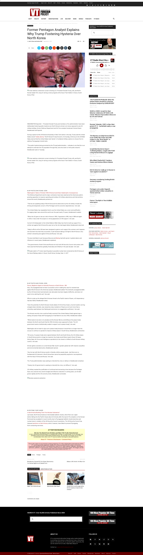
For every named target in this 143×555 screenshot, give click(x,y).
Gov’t (30, 19)
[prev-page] (28, 493)
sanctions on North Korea (40, 423)
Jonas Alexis (97, 228)
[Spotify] (103, 5)
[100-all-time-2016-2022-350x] (102, 523)
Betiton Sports (56, 553)
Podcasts (88, 19)
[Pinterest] (42, 48)
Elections (29, 484)
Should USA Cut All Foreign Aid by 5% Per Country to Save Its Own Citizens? (75, 488)
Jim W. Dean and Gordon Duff (35, 41)
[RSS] (101, 5)
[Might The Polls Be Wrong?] (36, 478)
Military (68, 19)
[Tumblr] (65, 48)
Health (36, 19)
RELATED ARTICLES (33, 469)
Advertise (86, 2)
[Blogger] (87, 5)
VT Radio (96, 19)
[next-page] (31, 493)
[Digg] (69, 48)
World (81, 19)
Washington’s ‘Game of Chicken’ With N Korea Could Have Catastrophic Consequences (52, 193)
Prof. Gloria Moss (93, 233)
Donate (63, 2)
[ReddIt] (54, 48)
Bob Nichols (99, 234)
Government (34, 23)
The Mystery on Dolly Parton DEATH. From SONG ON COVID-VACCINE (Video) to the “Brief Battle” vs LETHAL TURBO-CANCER (102, 138)
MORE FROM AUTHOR (46, 469)
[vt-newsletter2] (101, 248)
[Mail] (92, 5)
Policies (58, 2)
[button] (114, 19)
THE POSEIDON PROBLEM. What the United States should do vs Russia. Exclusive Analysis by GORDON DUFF (102, 101)
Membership (69, 2)
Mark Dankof (102, 233)
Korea (33, 454)
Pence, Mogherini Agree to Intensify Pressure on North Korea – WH (47, 285)
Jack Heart (111, 231)
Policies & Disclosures (54, 439)
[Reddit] (95, 5)
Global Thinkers (94, 253)
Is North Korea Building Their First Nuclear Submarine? (43, 412)
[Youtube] (114, 5)
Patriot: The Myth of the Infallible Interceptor (101, 201)
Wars (74, 19)
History (43, 19)
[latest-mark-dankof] (101, 218)
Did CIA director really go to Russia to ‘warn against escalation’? (102, 171)
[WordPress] (111, 5)
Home (28, 23)
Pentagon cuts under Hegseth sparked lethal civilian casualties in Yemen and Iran (101, 191)
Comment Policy (66, 439)
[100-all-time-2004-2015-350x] (102, 515)
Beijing (58, 238)
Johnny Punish (105, 238)
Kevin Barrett (106, 228)
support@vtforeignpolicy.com (65, 547)
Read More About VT (72, 543)
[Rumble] (98, 5)
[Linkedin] (50, 48)
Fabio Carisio (104, 231)
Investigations (53, 19)
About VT (50, 2)
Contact (91, 2)
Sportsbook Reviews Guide (46, 553)
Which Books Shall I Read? (53, 486)
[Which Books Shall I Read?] (56, 478)
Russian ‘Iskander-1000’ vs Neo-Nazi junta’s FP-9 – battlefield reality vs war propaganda (102, 126)
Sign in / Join (44, 2)
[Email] (58, 48)
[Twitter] (106, 5)
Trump (43, 454)
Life (61, 19)
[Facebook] (90, 5)
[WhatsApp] (46, 48)
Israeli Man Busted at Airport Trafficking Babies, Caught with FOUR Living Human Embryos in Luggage (102, 150)
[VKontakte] (109, 5)
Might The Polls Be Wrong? (34, 486)
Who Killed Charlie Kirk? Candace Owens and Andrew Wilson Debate (101, 161)
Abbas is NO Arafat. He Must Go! (76, 461)
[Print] (61, 48)
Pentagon (38, 454)
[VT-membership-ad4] (102, 48)
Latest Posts (93, 96)
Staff (54, 2)
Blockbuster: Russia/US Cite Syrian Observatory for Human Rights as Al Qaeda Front (40, 462)
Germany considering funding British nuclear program (102, 180)
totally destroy (40, 137)
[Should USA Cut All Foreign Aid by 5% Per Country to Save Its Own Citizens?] (76, 478)
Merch (81, 2)
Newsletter (75, 2)
